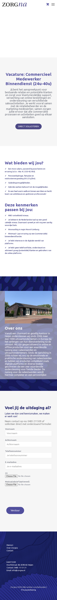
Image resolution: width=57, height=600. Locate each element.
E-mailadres (10, 462)
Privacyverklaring (28, 590)
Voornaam (10, 429)
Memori (10, 545)
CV (6, 473)
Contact (10, 551)
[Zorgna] (14, 4)
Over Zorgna (12, 548)
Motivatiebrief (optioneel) (17, 482)
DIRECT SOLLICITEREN (28, 126)
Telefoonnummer (13, 451)
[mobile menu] (53, 4)
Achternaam (11, 440)
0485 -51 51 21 (20, 568)
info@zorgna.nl (18, 570)
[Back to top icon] (51, 594)
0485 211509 (34, 421)
